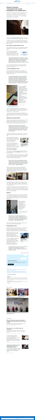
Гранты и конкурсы (13, 325)
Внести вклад (11, 264)
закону (7, 240)
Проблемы (15, 18)
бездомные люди (14, 269)
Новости (8, 5)
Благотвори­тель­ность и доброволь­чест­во (16, 333)
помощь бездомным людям (24, 269)
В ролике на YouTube (9, 37)
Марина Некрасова (9, 18)
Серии (7, 342)
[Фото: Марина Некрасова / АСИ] (12, 176)
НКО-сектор (12, 18)
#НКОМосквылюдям (10, 269)
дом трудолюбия (18, 269)
